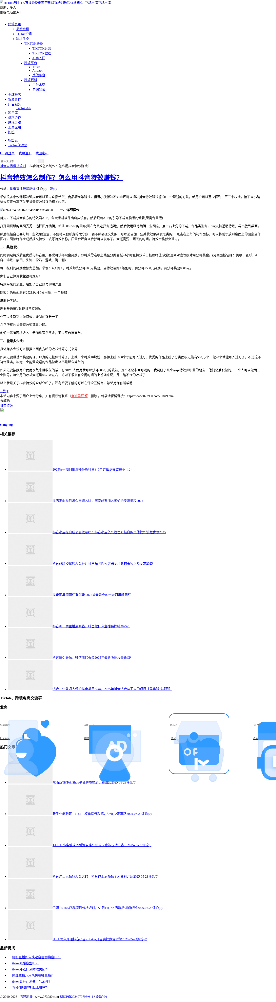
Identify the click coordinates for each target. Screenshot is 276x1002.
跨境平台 (30, 63)
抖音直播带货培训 (13, 166)
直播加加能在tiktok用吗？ (30, 987)
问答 (11, 132)
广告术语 (38, 85)
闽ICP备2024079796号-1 (76, 996)
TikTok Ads (23, 108)
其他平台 (38, 75)
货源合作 (14, 99)
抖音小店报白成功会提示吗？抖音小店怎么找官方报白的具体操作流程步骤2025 (109, 532)
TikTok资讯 (24, 34)
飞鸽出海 (104, 2)
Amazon (37, 70)
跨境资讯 (14, 24)
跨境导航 (14, 122)
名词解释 (38, 89)
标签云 (13, 140)
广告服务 (14, 104)
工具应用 (14, 127)
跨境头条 (22, 38)
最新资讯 (22, 29)
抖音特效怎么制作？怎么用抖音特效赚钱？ (61, 177)
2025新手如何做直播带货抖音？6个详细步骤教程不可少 (92, 469)
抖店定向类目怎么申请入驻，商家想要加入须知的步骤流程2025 (98, 501)
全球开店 (14, 94)
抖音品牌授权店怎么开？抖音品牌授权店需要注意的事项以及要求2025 (103, 563)
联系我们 (102, 996)
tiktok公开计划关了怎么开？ (32, 981)
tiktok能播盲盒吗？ (25, 963)
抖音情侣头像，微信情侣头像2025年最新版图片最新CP (92, 657)
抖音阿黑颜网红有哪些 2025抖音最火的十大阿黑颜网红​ (92, 595)
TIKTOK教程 (41, 53)
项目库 (13, 113)
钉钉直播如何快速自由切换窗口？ (36, 957)
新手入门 (38, 58)
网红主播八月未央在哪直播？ (33, 975)
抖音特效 (6, 405)
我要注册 (25, 153)
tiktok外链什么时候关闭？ (30, 969)
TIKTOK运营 (41, 48)
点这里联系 (79, 396)
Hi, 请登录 (7, 153)
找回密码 (42, 153)
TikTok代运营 (17, 145)
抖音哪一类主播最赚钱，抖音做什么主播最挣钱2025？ (91, 626)
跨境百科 (30, 80)
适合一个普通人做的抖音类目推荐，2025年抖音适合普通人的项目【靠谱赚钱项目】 (112, 689)
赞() (52, 189)
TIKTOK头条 (33, 43)
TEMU (37, 67)
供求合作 (14, 117)
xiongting (6, 424)
